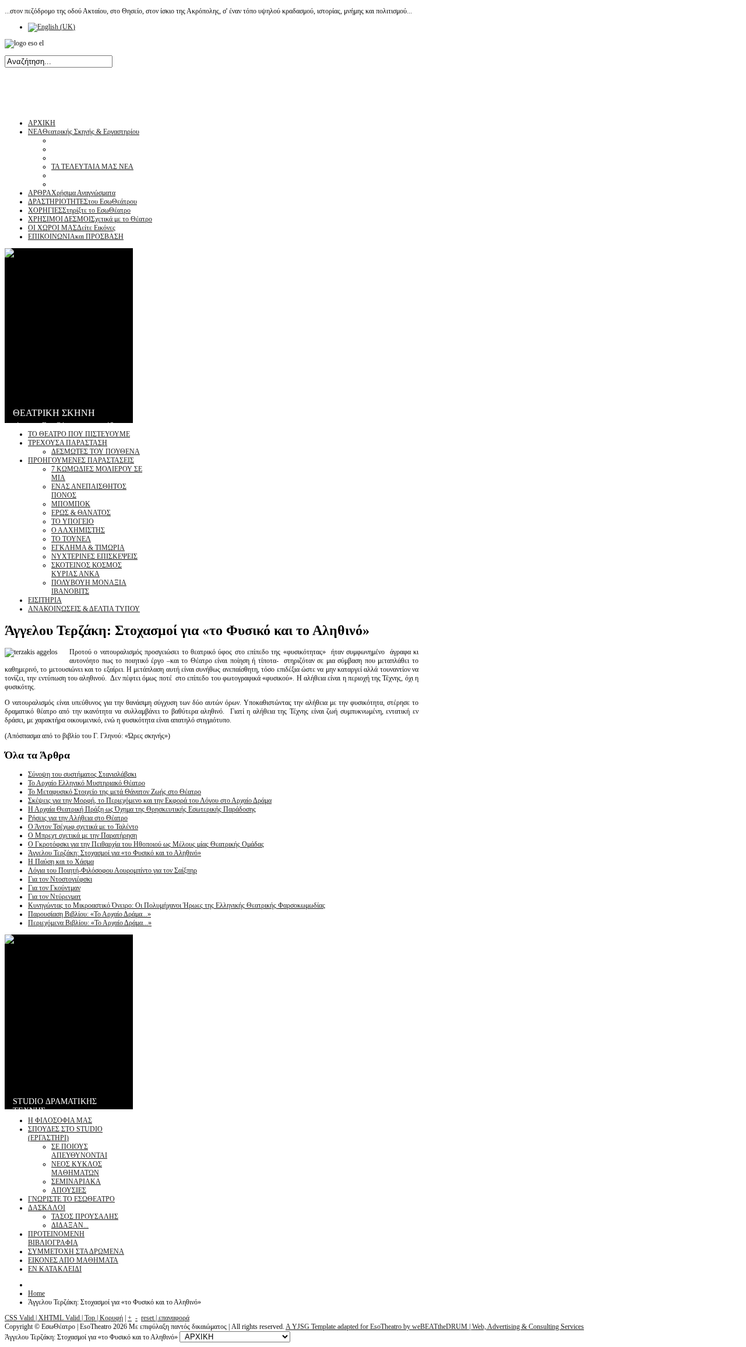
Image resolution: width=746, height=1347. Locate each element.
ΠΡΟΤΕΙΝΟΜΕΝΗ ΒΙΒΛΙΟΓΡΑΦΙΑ (56, 1238)
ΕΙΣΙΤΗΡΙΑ (45, 600)
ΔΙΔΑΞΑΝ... (70, 1225)
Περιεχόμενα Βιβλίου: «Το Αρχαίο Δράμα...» (90, 923)
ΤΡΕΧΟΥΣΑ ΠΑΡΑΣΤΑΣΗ (67, 443)
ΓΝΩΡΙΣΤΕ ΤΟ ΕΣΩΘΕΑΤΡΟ (71, 1199)
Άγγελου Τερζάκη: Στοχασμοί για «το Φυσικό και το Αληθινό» (114, 853)
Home (36, 1293)
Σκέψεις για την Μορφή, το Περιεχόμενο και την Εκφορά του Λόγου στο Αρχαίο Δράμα (150, 800)
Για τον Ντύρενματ (54, 897)
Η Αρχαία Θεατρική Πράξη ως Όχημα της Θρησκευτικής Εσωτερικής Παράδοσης (142, 809)
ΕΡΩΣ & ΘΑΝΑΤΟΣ (81, 513)
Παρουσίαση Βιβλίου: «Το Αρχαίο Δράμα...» (89, 914)
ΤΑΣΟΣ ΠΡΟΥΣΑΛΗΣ (84, 1216)
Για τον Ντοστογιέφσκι (60, 879)
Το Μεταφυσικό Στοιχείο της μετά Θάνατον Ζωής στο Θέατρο (114, 792)
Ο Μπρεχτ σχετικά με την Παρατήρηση (82, 835)
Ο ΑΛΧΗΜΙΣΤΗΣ (78, 530)
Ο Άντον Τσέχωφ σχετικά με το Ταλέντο (83, 827)
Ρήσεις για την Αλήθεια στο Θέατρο (78, 818)
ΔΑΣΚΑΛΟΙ (46, 1208)
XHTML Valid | (61, 1318)
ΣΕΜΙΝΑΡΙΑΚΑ (76, 1181)
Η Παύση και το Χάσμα (61, 862)
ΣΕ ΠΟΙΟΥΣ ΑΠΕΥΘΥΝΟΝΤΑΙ (79, 1151)
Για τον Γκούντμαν (54, 888)
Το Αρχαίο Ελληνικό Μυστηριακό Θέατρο (86, 783)
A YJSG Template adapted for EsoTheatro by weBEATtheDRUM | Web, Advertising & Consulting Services (435, 1327)
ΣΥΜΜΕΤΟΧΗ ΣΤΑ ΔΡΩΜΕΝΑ (76, 1251)
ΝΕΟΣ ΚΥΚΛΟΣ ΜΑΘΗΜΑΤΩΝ (76, 1168)
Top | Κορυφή (104, 1318)
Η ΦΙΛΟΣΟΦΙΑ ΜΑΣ (60, 1120)
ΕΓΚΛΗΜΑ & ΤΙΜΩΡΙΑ (88, 548)
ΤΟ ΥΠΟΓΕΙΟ (72, 521)
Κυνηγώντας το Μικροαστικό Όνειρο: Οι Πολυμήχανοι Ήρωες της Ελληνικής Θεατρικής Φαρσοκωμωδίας (176, 905)
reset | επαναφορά (165, 1318)
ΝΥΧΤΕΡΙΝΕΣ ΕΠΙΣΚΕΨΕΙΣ (94, 556)
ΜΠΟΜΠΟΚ (70, 504)
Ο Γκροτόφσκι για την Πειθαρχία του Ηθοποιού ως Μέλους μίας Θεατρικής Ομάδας (146, 844)
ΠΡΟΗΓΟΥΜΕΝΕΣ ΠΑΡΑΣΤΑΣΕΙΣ (81, 460)
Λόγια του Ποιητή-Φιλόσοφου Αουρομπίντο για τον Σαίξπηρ (112, 870)
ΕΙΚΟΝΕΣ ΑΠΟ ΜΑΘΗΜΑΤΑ (73, 1260)
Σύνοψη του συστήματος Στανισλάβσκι (82, 774)
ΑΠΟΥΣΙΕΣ (68, 1190)
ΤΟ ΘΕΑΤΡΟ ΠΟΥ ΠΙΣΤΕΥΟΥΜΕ (79, 434)
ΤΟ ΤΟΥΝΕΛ (71, 539)
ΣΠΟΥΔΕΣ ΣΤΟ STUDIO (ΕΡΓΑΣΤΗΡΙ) (65, 1133)
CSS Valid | (21, 1318)
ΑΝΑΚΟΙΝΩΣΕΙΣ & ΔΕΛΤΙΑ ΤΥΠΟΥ (84, 609)
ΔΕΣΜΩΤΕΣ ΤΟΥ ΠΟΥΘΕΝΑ (95, 451)
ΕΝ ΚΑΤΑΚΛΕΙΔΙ (55, 1269)
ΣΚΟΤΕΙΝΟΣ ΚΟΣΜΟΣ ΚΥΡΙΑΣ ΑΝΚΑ (86, 569)
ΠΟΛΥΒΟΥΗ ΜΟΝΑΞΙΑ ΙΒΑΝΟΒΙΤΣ (88, 587)
